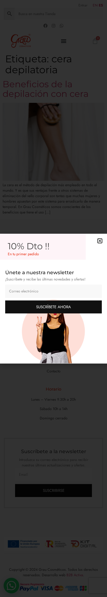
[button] (100, 241)
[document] (53, 298)
